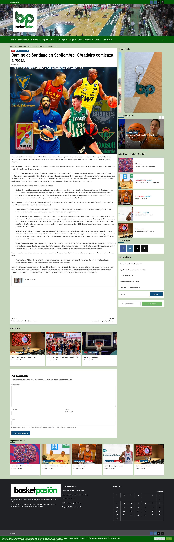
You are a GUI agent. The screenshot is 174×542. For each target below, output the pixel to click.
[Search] (163, 39)
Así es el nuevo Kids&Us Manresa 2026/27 (63, 357)
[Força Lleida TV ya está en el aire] (27, 343)
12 (131, 507)
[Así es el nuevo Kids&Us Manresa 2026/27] (63, 343)
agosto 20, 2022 (17, 64)
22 (152, 511)
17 (117, 511)
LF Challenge (60, 40)
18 (124, 511)
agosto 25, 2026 (52, 360)
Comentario (15, 384)
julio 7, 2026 (123, 137)
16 (159, 507)
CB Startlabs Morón (139, 196)
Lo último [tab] (123, 154)
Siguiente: (104, 320)
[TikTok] (162, 2)
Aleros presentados (91, 357)
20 (138, 511)
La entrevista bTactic (126, 132)
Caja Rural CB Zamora (140, 180)
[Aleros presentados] (99, 343)
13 (138, 507)
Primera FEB (22, 40)
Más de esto (107, 40)
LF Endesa (34, 40)
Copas (97, 40)
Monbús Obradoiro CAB (22, 51)
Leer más (122, 146)
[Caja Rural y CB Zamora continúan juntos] (125, 181)
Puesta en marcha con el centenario (145, 166)
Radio (80, 40)
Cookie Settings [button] (160, 539)
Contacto (13, 533)
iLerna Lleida (19, 352)
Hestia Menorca (138, 213)
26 (131, 515)
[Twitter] (158, 2)
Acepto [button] (169, 539)
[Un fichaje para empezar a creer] (125, 214)
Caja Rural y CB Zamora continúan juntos (147, 182)
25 (124, 515)
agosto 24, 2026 (88, 360)
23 (159, 511)
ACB (12, 40)
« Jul (114, 523)
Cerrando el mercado (141, 199)
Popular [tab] (132, 154)
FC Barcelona (138, 164)
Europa (71, 40)
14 (145, 507)
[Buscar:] (135, 294)
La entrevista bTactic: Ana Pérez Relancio (134, 135)
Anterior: (24, 320)
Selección (87, 40)
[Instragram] (155, 2)
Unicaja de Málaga (93, 352)
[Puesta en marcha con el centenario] (125, 165)
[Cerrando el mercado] (125, 197)
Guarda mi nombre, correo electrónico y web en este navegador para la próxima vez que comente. (44, 427)
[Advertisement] (63, 300)
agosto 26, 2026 (16, 360)
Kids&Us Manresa (57, 352)
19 (131, 511)
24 (117, 515)
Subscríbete (152, 303)
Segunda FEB (47, 40)
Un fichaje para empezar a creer (144, 215)
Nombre (14, 409)
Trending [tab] (141, 154)
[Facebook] (151, 2)
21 (145, 511)
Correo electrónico (69, 410)
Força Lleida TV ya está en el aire (23, 357)
